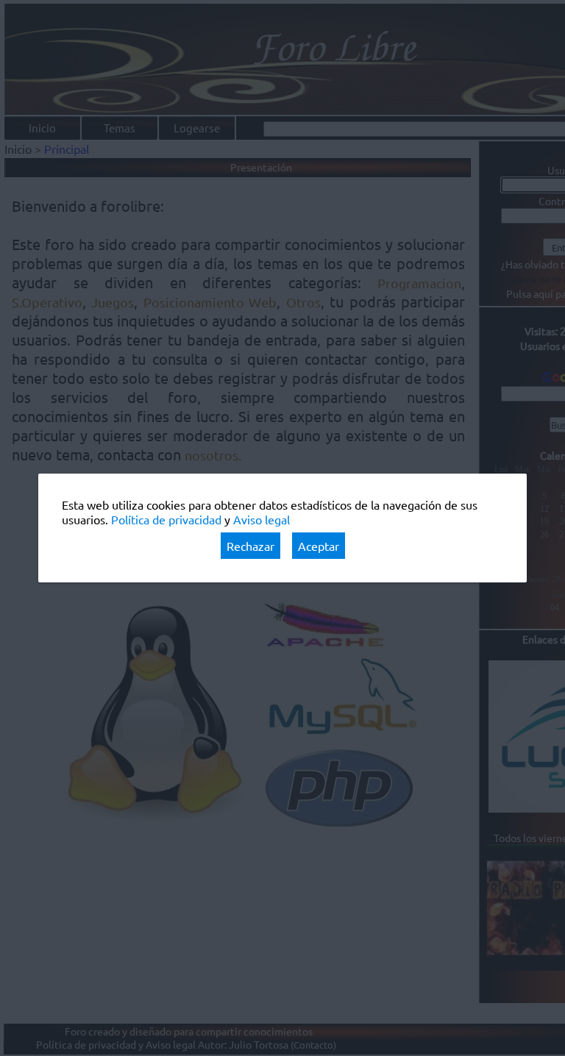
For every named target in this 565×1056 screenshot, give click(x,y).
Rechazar (250, 545)
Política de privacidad (166, 519)
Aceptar (318, 545)
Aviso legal (261, 519)
